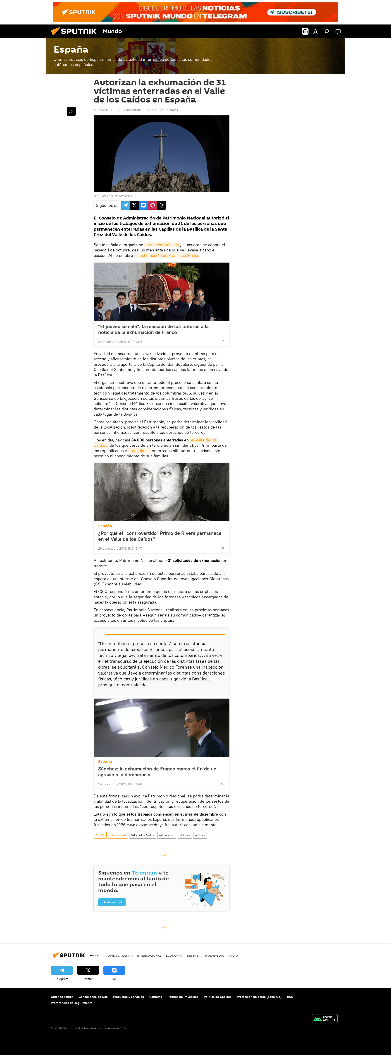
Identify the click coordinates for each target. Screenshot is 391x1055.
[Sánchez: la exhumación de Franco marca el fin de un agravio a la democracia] (161, 728)
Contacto (155, 997)
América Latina (120, 955)
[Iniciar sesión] (315, 31)
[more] (222, 341)
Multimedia (214, 955)
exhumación (166, 835)
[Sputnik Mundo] (75, 37)
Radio (233, 955)
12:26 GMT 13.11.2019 (108, 110)
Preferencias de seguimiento (72, 1003)
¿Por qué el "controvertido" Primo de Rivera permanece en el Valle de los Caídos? (160, 536)
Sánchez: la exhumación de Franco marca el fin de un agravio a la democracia (157, 771)
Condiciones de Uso (93, 997)
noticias (200, 835)
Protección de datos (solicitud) (259, 997)
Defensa (193, 955)
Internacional (118, 835)
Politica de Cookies (217, 997)
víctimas (185, 835)
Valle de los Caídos (142, 835)
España (105, 526)
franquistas (139, 450)
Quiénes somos (62, 997)
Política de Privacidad (183, 997)
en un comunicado (162, 244)
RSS (290, 997)
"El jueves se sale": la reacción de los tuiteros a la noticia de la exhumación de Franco (153, 329)
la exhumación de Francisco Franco (167, 255)
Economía (174, 955)
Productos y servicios (128, 997)
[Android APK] (324, 1019)
